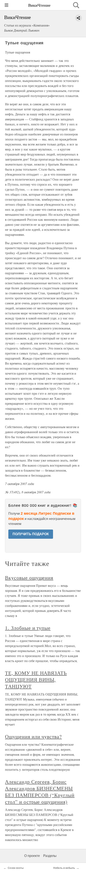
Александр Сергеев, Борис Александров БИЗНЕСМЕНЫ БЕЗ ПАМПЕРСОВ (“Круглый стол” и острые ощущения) (40, 791)
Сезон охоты (16, 868)
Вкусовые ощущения (29, 577)
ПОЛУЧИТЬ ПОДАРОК (31, 534)
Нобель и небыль (64, 868)
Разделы (50, 856)
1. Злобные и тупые (28, 627)
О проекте (32, 856)
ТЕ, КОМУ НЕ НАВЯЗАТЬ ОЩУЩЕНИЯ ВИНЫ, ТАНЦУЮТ (36, 680)
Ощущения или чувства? (33, 736)
